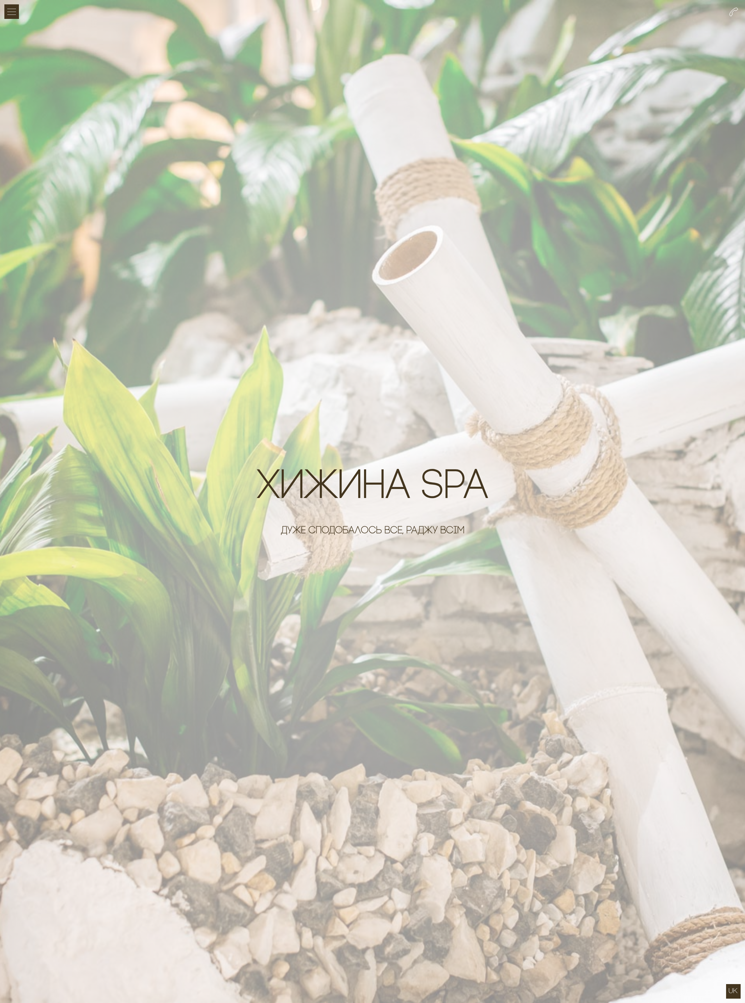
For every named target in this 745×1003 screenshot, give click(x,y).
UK (732, 991)
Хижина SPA (372, 487)
